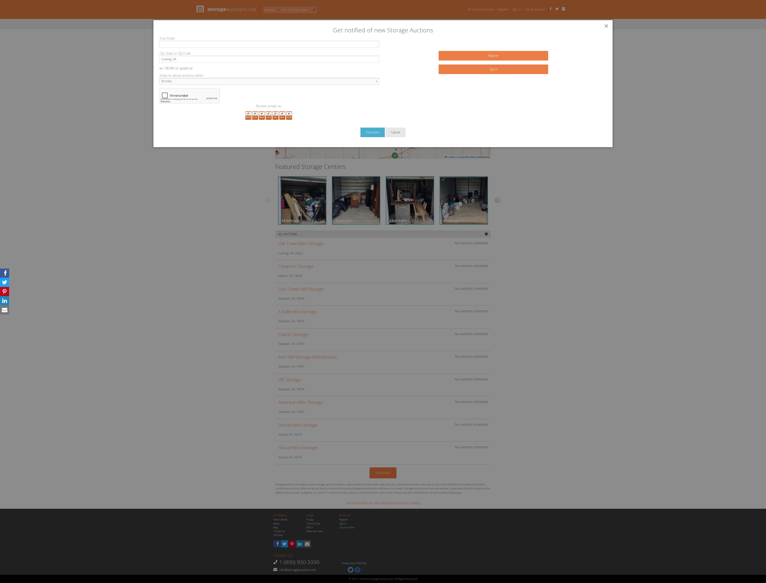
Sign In (493, 69)
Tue (255, 117)
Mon (248, 117)
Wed (262, 117)
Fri (275, 117)
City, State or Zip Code (175, 53)
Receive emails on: (269, 106)
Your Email (166, 38)
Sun (289, 117)
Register (493, 56)
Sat (282, 117)
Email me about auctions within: (181, 75)
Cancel (395, 132)
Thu (269, 117)
